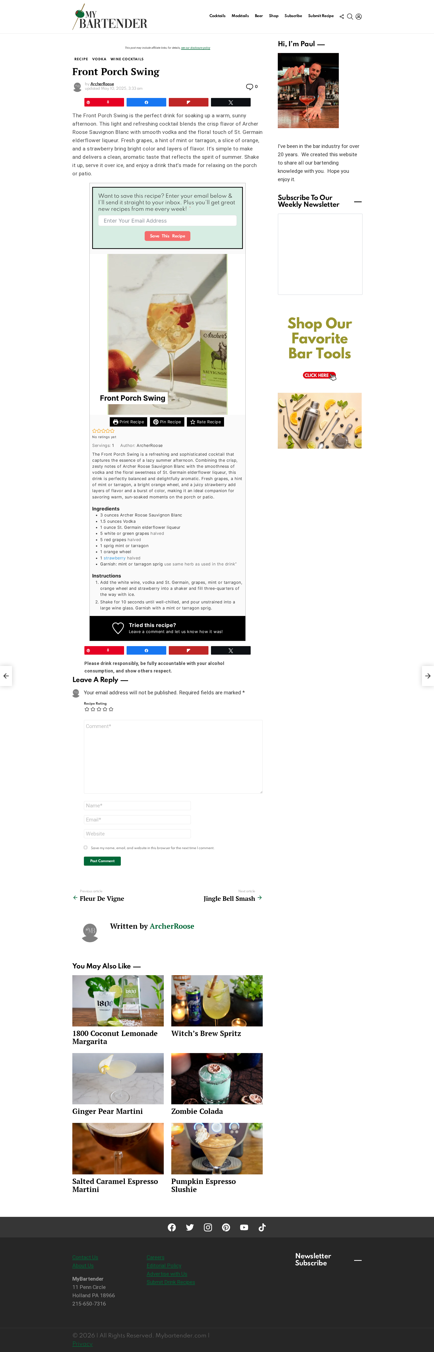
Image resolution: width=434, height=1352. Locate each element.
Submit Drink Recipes (171, 1282)
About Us (83, 1266)
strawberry (115, 557)
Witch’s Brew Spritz (206, 1033)
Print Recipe (131, 421)
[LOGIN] (359, 17)
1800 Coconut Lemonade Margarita (115, 1037)
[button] (94, 430)
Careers (156, 1257)
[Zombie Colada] (217, 1079)
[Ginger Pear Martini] (118, 1079)
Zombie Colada (197, 1111)
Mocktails (240, 16)
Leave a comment (147, 631)
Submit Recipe (321, 16)
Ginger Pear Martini (107, 1111)
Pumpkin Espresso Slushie (203, 1185)
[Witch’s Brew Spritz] (217, 1001)
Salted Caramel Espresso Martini (115, 1185)
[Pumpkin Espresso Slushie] (217, 1148)
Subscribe (293, 16)
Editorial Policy (164, 1266)
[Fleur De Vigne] (6, 676)
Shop (273, 16)
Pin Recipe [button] (169, 421)
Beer (259, 16)
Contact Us (85, 1257)
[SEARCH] (350, 17)
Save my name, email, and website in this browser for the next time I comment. (153, 848)
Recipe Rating (95, 703)
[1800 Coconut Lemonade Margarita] (118, 1001)
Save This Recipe (167, 236)
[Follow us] (342, 17)
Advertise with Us (167, 1274)
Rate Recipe (208, 421)
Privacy (82, 1344)
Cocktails (217, 16)
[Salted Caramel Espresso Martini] (118, 1148)
